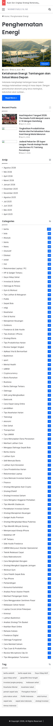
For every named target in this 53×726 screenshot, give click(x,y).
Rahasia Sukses (10, 631)
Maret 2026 (9, 180)
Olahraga (8, 391)
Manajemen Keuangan (13, 321)
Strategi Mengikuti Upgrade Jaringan (20, 565)
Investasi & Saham (12, 281)
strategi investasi (41, 701)
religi (6, 308)
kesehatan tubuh (27, 687)
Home (6, 16)
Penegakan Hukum (29, 692)
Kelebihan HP (9, 535)
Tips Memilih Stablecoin (14, 504)
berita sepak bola (24, 673)
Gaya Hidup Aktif (41, 673)
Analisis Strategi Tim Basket (16, 622)
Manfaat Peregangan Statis (16, 596)
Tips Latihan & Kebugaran (15, 295)
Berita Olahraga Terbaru (14, 386)
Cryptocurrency (11, 373)
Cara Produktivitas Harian (15, 469)
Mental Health (10, 364)
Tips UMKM (9, 434)
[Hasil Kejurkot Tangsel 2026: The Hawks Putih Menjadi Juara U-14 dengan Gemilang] (9, 119)
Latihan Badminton (12, 618)
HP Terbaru (9, 539)
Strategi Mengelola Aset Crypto (17, 487)
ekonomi (7, 421)
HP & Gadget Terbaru (13, 273)
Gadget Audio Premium (14, 517)
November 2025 (11, 193)
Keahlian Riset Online (13, 627)
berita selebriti (9, 673)
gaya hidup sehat (10, 678)
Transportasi (9, 430)
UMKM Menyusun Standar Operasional (21, 548)
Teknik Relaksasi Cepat (14, 552)
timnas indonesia (10, 706)
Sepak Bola (8, 303)
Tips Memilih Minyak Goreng (16, 526)
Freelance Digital (11, 635)
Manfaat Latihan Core (13, 443)
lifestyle (7, 238)
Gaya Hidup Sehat (12, 277)
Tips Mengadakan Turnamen (16, 657)
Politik (6, 299)
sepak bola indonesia (24, 701)
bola (5, 233)
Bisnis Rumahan (11, 378)
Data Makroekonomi (12, 557)
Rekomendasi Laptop (13, 474)
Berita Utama (9, 452)
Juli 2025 (8, 201)
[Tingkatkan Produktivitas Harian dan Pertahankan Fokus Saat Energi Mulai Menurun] (9, 132)
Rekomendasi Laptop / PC (15, 268)
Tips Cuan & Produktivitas (15, 648)
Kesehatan (8, 312)
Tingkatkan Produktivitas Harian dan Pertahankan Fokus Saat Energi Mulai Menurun (34, 131)
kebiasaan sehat (32, 682)
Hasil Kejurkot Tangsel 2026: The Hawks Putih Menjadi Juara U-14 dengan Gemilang (34, 118)
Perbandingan (10, 583)
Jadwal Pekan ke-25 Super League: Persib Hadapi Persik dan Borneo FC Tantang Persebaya (33, 146)
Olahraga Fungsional (12, 640)
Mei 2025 (8, 210)
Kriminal (7, 613)
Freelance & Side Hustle (14, 329)
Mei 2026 (8, 172)
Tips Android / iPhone (13, 334)
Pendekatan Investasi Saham (16, 509)
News (6, 246)
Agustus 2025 (10, 197)
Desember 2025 (11, 189)
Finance (7, 482)
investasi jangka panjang (13, 682)
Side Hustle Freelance (13, 544)
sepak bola (8, 701)
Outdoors (8, 325)
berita (6, 229)
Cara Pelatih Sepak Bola (14, 574)
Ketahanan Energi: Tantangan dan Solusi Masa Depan (26, 75)
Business (7, 382)
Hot (5, 264)
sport (6, 360)
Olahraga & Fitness (12, 286)
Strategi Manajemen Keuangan (17, 513)
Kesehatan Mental (10, 687)
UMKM (7, 369)
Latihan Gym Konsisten (14, 465)
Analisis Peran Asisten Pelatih (16, 592)
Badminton (8, 356)
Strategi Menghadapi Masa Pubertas (20, 522)
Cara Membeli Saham (13, 644)
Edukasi (7, 255)
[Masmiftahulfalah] (18, 9)
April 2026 (8, 176)
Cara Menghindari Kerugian (15, 561)
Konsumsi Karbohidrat (13, 587)
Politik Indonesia (27, 696)
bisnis (6, 242)
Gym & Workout (10, 290)
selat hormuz (42, 696)
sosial (6, 260)
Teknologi (8, 417)
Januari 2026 (9, 184)
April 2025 (8, 214)
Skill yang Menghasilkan (14, 395)
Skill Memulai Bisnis (12, 461)
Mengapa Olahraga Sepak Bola (17, 447)
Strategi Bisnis (10, 338)
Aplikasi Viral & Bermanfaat (15, 351)
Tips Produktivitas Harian (15, 343)
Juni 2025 (8, 206)
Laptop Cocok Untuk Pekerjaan (17, 609)
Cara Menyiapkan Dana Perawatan (19, 439)
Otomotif (7, 251)
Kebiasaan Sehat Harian (14, 605)
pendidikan (8, 408)
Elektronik (8, 399)
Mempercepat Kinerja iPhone (16, 530)
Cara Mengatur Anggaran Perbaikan (19, 500)
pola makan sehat (10, 696)
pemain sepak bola (11, 692)
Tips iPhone (9, 578)
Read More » (11, 98)
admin (6, 70)
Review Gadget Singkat (14, 347)
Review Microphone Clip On (16, 653)
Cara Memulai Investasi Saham (17, 478)
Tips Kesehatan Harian (13, 412)
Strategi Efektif (10, 491)
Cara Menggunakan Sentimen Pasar (19, 600)
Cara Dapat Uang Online (14, 404)
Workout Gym (9, 570)
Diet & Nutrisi (9, 316)
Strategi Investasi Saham (15, 495)
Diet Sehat (8, 426)
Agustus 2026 (10, 168)
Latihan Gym (9, 456)
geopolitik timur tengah (29, 678)
